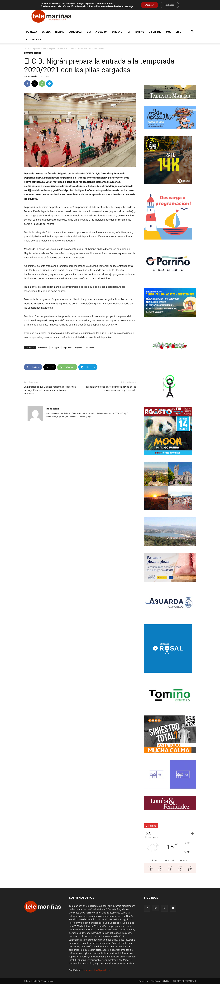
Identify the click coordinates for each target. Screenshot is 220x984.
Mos (168, 31)
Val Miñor (90, 347)
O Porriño (155, 31)
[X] (34, 83)
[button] (192, 32)
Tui (128, 31)
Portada (31, 31)
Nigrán (59, 31)
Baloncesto (42, 347)
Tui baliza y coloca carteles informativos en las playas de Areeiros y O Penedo (111, 388)
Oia (89, 31)
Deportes (36, 48)
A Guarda (101, 31)
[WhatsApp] (42, 83)
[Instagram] (156, 908)
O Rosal (117, 31)
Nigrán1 (78, 347)
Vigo (178, 31)
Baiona (46, 31)
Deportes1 (67, 347)
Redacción (32, 76)
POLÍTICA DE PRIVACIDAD (184, 981)
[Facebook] (27, 83)
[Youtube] (173, 908)
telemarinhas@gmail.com (97, 970)
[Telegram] (49, 83)
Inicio (26, 48)
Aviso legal (143, 981)
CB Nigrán (55, 347)
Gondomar (75, 31)
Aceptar (149, 4)
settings (129, 6)
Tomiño (139, 31)
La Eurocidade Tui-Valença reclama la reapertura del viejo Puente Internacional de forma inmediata (50, 390)
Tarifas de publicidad (160, 981)
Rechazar (169, 4)
